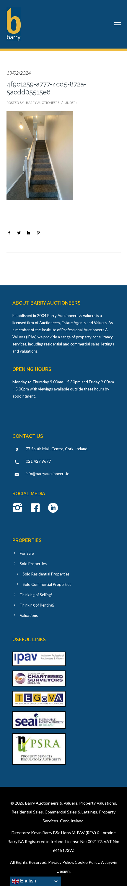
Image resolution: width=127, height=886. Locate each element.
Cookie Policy (87, 862)
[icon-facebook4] (36, 508)
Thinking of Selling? (36, 594)
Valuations (29, 615)
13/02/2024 (18, 72)
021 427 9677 (38, 461)
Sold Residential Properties (46, 574)
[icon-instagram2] (19, 508)
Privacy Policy (60, 862)
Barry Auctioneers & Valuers (51, 802)
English (27, 880)
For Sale (27, 553)
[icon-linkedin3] (53, 508)
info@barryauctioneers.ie (47, 473)
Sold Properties (33, 563)
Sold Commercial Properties (47, 584)
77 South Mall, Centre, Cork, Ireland (56, 448)
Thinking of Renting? (37, 605)
